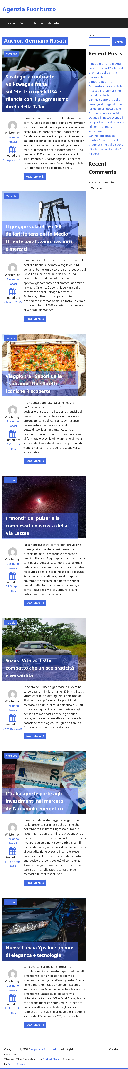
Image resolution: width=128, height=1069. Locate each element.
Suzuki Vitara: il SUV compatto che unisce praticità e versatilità (40, 668)
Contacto (115, 1049)
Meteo (38, 23)
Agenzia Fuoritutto (29, 9)
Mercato (53, 23)
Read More (33, 176)
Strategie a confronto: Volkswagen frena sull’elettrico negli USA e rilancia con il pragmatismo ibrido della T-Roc (37, 91)
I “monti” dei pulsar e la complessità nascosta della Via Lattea (36, 525)
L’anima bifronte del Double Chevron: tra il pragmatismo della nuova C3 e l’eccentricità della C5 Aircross (106, 145)
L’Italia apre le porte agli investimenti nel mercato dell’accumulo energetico (34, 801)
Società (10, 23)
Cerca (92, 35)
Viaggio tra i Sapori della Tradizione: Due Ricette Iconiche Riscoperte (34, 383)
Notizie (68, 23)
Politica (24, 23)
